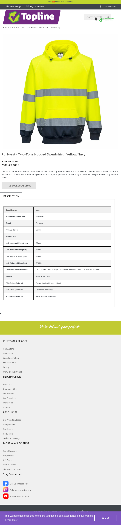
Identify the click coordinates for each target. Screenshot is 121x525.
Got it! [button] (105, 518)
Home (6, 27)
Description (11, 196)
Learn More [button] (11, 520)
